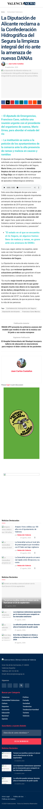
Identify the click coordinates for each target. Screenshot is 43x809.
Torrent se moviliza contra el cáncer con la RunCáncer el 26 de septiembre (21, 601)
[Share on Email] (21, 107)
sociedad (26, 703)
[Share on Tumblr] (39, 102)
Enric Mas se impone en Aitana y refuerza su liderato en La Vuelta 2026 (25, 637)
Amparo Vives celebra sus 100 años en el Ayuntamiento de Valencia (26, 529)
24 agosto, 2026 (25, 538)
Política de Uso (18, 796)
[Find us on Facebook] (4, 685)
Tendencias (27, 706)
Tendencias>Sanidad (31, 710)
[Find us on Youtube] (27, 685)
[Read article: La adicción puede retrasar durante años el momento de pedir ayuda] (6, 626)
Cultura (4, 703)
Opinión (5, 719)
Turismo (26, 713)
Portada (26, 700)
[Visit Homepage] (21, 3)
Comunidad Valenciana (14, 12)
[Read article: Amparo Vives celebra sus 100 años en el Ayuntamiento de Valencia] (8, 530)
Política (26, 697)
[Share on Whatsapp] (21, 102)
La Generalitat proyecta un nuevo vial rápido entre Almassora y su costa (27, 559)
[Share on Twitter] (8, 102)
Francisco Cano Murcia (31, 311)
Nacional (5, 716)
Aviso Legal (6, 796)
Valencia (26, 716)
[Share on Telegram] (26, 102)
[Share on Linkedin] (17, 102)
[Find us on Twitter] (21, 685)
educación (6, 713)
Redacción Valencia (24, 535)
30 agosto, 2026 (19, 643)
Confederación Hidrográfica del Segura (21, 308)
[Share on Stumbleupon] (30, 102)
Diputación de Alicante (11, 311)
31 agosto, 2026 (10, 606)
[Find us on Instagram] (10, 685)
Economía (5, 710)
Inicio (3, 12)
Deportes (5, 706)
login (8, 385)
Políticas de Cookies (9, 799)
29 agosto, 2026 (25, 553)
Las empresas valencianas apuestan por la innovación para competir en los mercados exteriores (27, 614)
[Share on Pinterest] (12, 102)
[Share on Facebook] (3, 102)
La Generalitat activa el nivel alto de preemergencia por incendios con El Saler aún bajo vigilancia (27, 544)
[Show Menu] (3, 3)
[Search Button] (40, 3)
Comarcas (5, 697)
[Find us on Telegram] (15, 685)
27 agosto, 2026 (25, 568)
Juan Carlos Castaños (16, 64)
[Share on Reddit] (35, 102)
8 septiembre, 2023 (11, 67)
